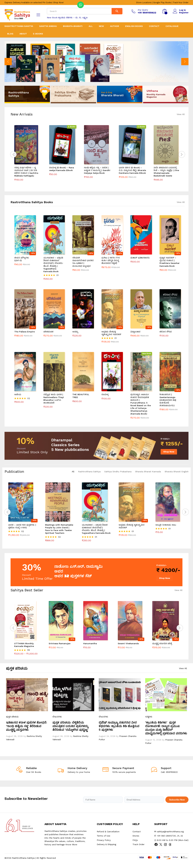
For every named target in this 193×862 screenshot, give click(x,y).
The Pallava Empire (24, 331)
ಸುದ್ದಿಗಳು (148, 716)
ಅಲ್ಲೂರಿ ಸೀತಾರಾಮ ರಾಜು (165, 525)
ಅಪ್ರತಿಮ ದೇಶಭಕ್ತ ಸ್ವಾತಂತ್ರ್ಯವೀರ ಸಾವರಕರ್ (111, 333)
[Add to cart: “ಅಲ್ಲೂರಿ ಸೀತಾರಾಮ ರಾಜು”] (166, 519)
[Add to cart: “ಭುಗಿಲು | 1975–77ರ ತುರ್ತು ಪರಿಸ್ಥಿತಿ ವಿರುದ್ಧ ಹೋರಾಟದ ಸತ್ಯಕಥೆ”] (108, 252)
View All (181, 114)
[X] (161, 845)
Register (183, 12)
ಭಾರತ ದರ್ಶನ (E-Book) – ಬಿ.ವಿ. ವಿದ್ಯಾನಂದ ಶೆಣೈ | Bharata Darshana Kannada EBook (132, 170)
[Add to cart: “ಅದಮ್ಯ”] (79, 326)
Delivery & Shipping (106, 844)
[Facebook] (156, 845)
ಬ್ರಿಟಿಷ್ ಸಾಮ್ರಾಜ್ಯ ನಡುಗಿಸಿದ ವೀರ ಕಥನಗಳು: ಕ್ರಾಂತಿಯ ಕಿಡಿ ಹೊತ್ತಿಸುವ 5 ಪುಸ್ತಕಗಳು (119, 726)
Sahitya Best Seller (27, 590)
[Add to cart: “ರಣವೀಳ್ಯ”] (108, 389)
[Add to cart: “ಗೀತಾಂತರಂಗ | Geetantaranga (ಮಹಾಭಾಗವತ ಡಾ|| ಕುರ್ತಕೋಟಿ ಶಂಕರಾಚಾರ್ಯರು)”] (166, 389)
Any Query (143, 10)
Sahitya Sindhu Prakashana (117, 471)
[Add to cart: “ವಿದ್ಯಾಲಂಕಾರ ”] (137, 326)
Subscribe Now (177, 799)
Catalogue (172, 26)
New (101, 26)
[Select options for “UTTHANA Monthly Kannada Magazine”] (24, 638)
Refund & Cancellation (108, 831)
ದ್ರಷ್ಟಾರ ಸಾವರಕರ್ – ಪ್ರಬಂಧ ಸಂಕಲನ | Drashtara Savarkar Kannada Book (170, 261)
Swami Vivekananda (128, 643)
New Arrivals (22, 114)
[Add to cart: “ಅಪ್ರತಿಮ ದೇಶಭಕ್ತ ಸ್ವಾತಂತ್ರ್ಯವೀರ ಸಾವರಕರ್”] (108, 326)
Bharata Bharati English (176, 471)
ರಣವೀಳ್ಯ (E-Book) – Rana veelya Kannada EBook (61, 168)
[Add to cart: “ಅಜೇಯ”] (21, 389)
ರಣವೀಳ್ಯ (104, 394)
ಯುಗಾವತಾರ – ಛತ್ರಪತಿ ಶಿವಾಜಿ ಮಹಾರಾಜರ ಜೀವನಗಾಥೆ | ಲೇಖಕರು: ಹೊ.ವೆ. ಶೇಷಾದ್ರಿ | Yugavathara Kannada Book (53, 264)
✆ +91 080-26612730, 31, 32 (168, 836)
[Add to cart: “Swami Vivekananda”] (127, 638)
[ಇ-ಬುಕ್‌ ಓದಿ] (59, 162)
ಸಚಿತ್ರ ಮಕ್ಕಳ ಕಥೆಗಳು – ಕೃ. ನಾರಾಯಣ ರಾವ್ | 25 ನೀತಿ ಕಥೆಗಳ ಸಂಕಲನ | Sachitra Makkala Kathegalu (26, 171)
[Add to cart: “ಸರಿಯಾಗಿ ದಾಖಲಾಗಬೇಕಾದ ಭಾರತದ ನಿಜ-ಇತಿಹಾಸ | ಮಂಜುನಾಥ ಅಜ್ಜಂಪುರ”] (79, 252)
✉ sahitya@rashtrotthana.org (169, 831)
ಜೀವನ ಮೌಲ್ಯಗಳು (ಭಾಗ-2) (21, 259)
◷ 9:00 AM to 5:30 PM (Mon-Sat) (171, 840)
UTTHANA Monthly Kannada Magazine (24, 644)
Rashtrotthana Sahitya (19, 26)
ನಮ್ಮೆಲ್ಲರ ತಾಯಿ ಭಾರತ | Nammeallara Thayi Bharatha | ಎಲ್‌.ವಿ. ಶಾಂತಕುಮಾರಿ (53, 398)
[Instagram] (165, 845)
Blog (10, 34)
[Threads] (170, 845)
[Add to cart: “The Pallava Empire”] (21, 326)
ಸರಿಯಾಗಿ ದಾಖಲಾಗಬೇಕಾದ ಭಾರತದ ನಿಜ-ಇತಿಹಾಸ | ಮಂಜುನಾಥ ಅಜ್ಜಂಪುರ (82, 261)
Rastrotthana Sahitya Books (32, 202)
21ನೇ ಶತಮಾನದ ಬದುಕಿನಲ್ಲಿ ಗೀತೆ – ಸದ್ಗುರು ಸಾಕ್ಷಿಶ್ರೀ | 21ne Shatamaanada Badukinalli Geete (166, 171)
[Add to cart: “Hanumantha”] (93, 638)
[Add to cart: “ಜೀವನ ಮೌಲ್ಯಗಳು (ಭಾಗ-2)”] (21, 252)
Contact (154, 26)
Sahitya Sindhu (48, 26)
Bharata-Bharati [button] (72, 26)
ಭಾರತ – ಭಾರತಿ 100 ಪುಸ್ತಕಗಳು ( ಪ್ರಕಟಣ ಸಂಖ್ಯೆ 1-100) (22, 526)
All (91, 26)
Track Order (138, 844)
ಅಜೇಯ (17, 394)
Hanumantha (90, 643)
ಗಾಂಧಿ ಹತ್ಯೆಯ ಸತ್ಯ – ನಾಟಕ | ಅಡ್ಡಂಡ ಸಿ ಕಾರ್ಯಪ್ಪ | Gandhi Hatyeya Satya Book (97, 170)
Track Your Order (180, 2)
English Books (134, 26)
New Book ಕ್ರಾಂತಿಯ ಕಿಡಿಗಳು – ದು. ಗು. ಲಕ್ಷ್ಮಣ (67, 17)
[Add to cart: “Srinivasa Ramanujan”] (58, 638)
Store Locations (144, 2)
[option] (96, 61)
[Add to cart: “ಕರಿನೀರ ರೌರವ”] (166, 326)
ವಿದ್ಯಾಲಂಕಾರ (135, 331)
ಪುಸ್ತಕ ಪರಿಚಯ (12, 716)
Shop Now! (58, 2)
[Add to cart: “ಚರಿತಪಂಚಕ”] (50, 326)
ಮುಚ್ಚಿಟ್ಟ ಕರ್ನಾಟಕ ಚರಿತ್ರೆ (162, 643)
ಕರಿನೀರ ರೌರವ (166, 331)
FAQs (135, 840)
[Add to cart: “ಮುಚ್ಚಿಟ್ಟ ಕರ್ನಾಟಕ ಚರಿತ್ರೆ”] (162, 638)
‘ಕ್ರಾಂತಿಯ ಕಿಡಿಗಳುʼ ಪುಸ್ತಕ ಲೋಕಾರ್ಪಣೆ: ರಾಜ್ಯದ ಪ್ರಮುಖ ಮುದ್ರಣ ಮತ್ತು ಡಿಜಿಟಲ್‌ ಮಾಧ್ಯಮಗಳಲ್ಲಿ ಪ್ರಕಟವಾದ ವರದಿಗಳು (166, 728)
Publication (14, 471)
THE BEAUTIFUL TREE (80, 395)
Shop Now (168, 451)
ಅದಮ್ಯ (75, 331)
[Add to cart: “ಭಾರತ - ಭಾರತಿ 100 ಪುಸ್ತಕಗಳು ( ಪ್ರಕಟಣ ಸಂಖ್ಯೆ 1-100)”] (19, 519)
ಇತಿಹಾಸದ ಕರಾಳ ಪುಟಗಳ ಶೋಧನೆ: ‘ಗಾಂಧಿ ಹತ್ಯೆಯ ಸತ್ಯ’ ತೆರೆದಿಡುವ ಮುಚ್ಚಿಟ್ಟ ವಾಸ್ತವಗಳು (26, 726)
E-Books (38, 34)
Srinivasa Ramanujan (60, 643)
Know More (71, 844)
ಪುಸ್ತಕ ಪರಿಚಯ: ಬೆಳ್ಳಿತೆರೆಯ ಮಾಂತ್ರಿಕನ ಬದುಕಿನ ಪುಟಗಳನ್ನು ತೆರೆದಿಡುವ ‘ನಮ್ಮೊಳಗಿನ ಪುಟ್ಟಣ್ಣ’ (70, 726)
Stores (136, 836)
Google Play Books (162, 2)
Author (114, 26)
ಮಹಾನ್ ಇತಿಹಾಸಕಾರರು (140, 257)
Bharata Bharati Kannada (148, 471)
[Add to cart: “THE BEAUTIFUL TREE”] (79, 389)
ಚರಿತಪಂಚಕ (48, 331)
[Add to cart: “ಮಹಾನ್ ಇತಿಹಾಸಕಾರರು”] (137, 252)
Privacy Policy (104, 840)
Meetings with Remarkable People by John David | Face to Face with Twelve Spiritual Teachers (59, 529)
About (23, 34)
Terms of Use (103, 836)
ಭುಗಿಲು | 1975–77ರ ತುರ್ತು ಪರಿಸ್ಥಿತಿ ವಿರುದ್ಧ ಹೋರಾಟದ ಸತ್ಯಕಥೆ (110, 260)
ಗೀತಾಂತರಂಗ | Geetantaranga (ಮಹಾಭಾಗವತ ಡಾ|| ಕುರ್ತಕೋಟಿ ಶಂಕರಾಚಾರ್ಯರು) (168, 400)
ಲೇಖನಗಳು (57, 716)
